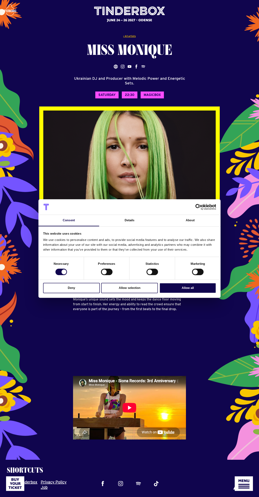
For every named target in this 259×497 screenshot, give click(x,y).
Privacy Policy (54, 482)
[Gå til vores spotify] (138, 483)
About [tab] (190, 220)
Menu (243, 481)
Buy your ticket (15, 483)
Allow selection (129, 287)
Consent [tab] (69, 220)
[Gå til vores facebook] (102, 483)
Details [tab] (130, 220)
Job (44, 487)
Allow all (188, 287)
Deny (71, 287)
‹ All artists (129, 36)
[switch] (107, 272)
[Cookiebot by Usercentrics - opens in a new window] (198, 207)
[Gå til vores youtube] (129, 67)
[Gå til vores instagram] (120, 483)
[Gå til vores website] (116, 67)
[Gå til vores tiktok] (156, 483)
